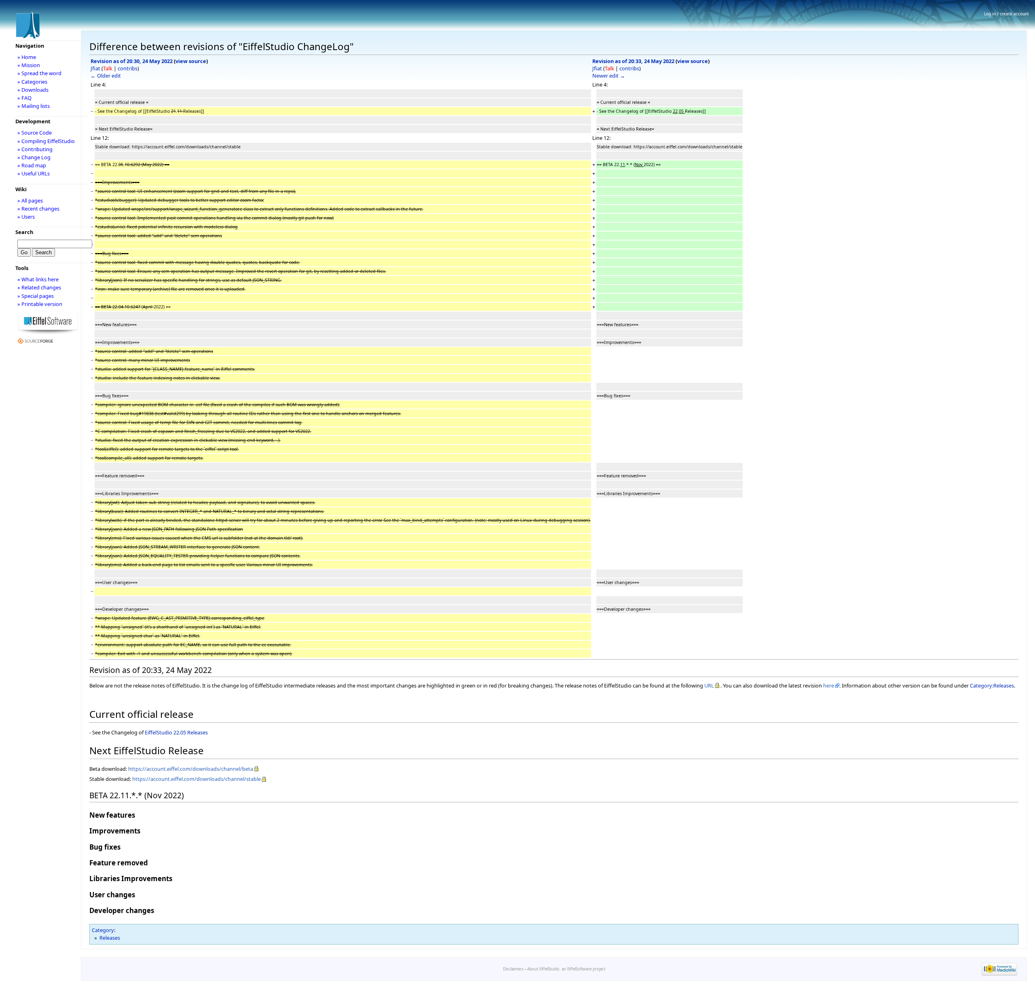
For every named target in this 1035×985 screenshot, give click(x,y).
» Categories (32, 81)
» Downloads (33, 89)
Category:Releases (992, 685)
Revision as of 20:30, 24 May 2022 (132, 61)
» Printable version (39, 304)
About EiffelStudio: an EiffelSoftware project (566, 969)
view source (190, 61)
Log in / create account (1006, 14)
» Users (26, 216)
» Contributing (35, 149)
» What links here (38, 279)
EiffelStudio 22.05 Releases (176, 732)
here (828, 685)
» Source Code (34, 132)
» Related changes (39, 287)
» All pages (30, 200)
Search (24, 232)
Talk (107, 68)
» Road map (31, 165)
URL (709, 685)
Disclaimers (513, 969)
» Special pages (35, 296)
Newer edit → (608, 75)
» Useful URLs (33, 173)
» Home (26, 57)
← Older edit (106, 75)
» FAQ (24, 97)
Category (103, 930)
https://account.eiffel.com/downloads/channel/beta (190, 768)
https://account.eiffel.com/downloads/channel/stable (196, 779)
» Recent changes (38, 208)
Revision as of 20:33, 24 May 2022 (633, 61)
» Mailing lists (33, 106)
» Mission (28, 65)
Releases (109, 937)
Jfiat (95, 68)
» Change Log (34, 157)
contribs (127, 68)
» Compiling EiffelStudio (46, 141)
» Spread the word (39, 73)
